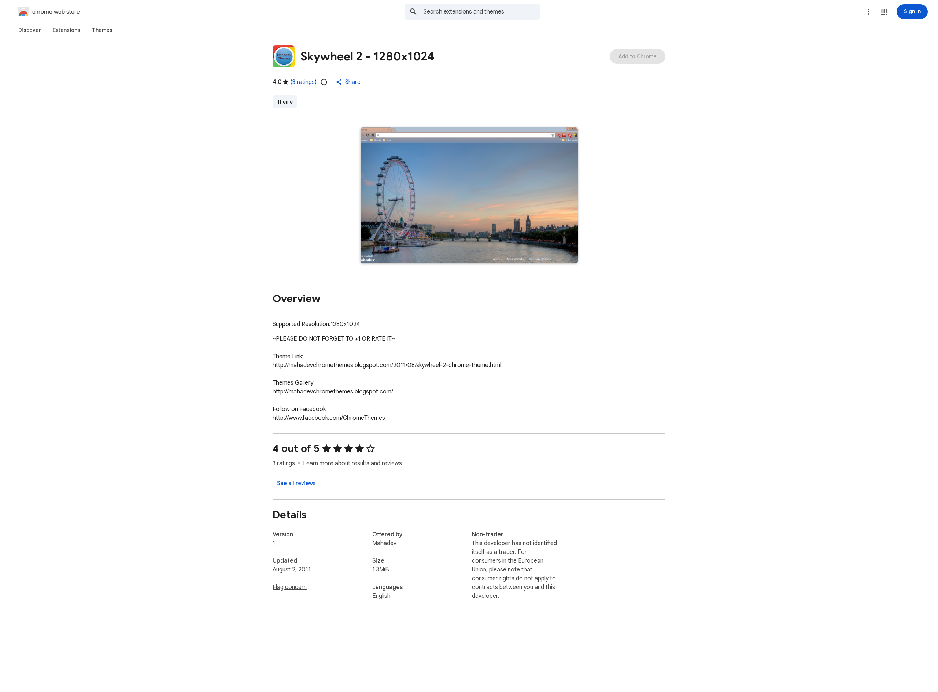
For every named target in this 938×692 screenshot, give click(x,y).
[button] (884, 12)
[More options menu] (868, 11)
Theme (285, 102)
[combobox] (482, 11)
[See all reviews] (296, 483)
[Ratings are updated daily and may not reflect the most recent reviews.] (324, 82)
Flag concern (290, 587)
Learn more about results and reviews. (353, 463)
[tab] (29, 30)
